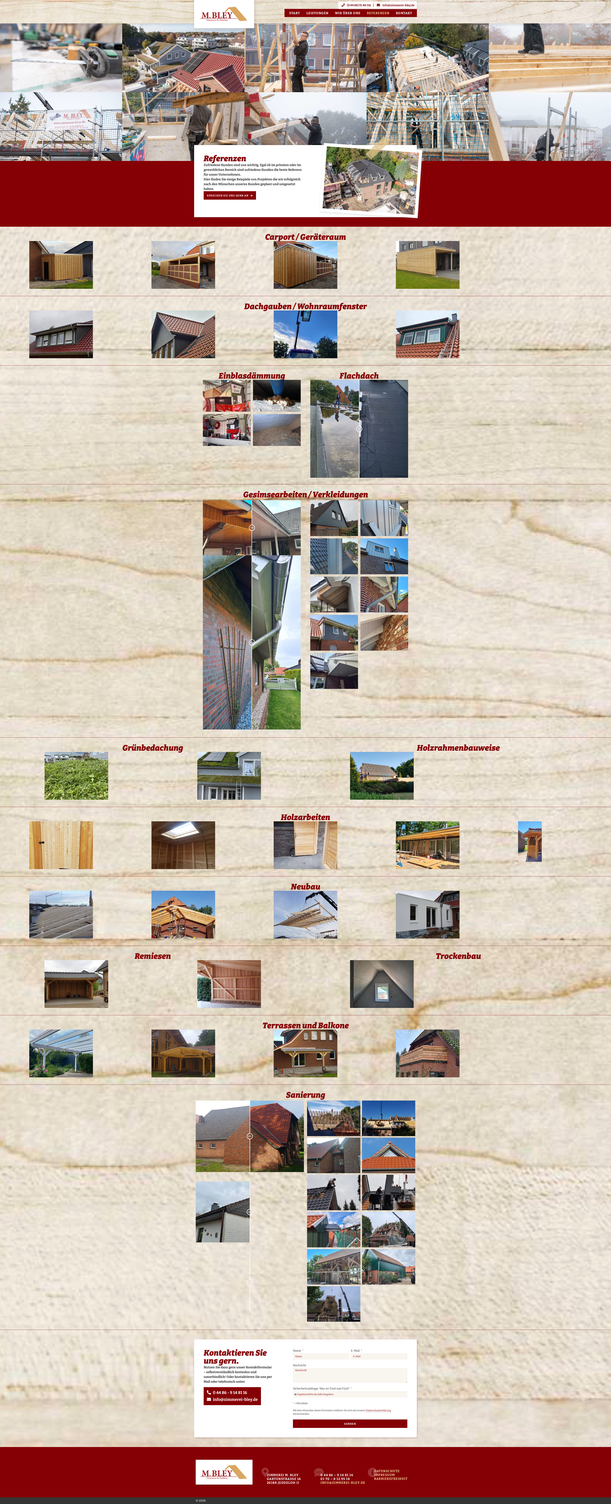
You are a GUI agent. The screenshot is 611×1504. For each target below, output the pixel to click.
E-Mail (355, 1350)
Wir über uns (348, 13)
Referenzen (378, 13)
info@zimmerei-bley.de (342, 1483)
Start (294, 13)
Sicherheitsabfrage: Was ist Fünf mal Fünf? (321, 1388)
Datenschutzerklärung (378, 1410)
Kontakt (404, 13)
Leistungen (317, 13)
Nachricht (299, 1365)
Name (297, 1350)
